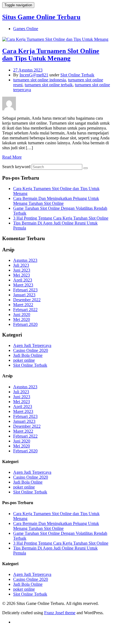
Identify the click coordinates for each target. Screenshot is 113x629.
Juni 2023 (21, 270)
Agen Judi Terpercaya (32, 345)
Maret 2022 (23, 304)
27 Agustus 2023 (28, 70)
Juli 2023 (21, 265)
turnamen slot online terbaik (49, 84)
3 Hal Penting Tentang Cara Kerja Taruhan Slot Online (60, 218)
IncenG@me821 (33, 75)
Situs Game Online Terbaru (41, 17)
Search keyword (16, 166)
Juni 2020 (21, 314)
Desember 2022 (27, 299)
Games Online (25, 28)
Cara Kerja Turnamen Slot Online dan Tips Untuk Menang (50, 54)
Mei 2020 (21, 319)
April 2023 (22, 280)
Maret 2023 (23, 285)
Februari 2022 (25, 309)
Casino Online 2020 (30, 350)
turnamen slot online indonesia (39, 79)
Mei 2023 (21, 275)
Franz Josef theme (59, 612)
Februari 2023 (25, 290)
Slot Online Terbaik (77, 75)
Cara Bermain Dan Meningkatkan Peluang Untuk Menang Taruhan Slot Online (56, 201)
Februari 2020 (25, 324)
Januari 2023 (24, 294)
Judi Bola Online (28, 355)
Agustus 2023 (25, 260)
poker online (24, 360)
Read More (12, 157)
